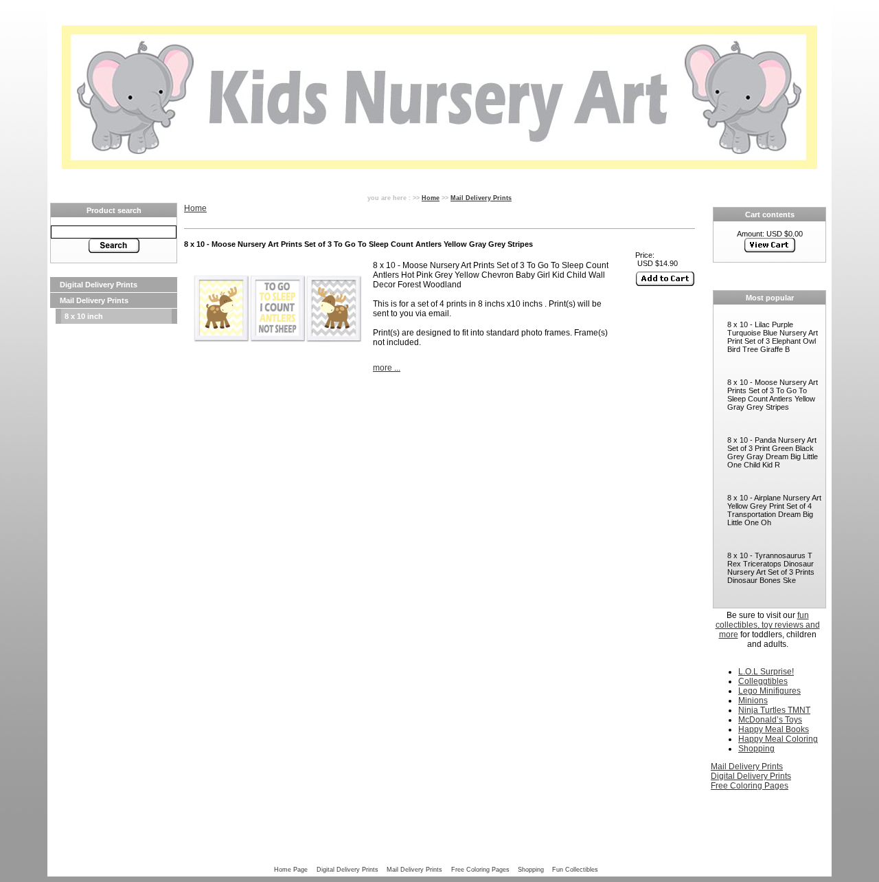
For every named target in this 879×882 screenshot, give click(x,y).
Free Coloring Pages (749, 786)
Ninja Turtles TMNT (774, 710)
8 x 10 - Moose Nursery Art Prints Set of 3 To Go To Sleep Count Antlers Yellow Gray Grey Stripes (772, 394)
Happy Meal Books (773, 729)
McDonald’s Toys (770, 720)
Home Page (291, 869)
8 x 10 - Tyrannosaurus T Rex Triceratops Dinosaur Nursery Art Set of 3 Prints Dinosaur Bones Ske (770, 567)
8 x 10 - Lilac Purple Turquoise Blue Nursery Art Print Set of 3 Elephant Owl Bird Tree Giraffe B (772, 336)
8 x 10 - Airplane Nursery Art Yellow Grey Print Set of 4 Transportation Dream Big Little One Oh (774, 510)
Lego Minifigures (769, 691)
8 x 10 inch (84, 316)
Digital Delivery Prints (98, 284)
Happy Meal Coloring (778, 739)
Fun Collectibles (575, 869)
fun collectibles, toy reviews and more (768, 624)
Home (431, 197)
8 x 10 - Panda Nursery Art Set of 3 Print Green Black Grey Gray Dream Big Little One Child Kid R (772, 452)
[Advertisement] (113, 530)
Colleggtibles (763, 681)
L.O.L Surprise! (766, 671)
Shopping (756, 748)
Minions (753, 700)
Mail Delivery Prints (94, 300)
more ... (386, 368)
